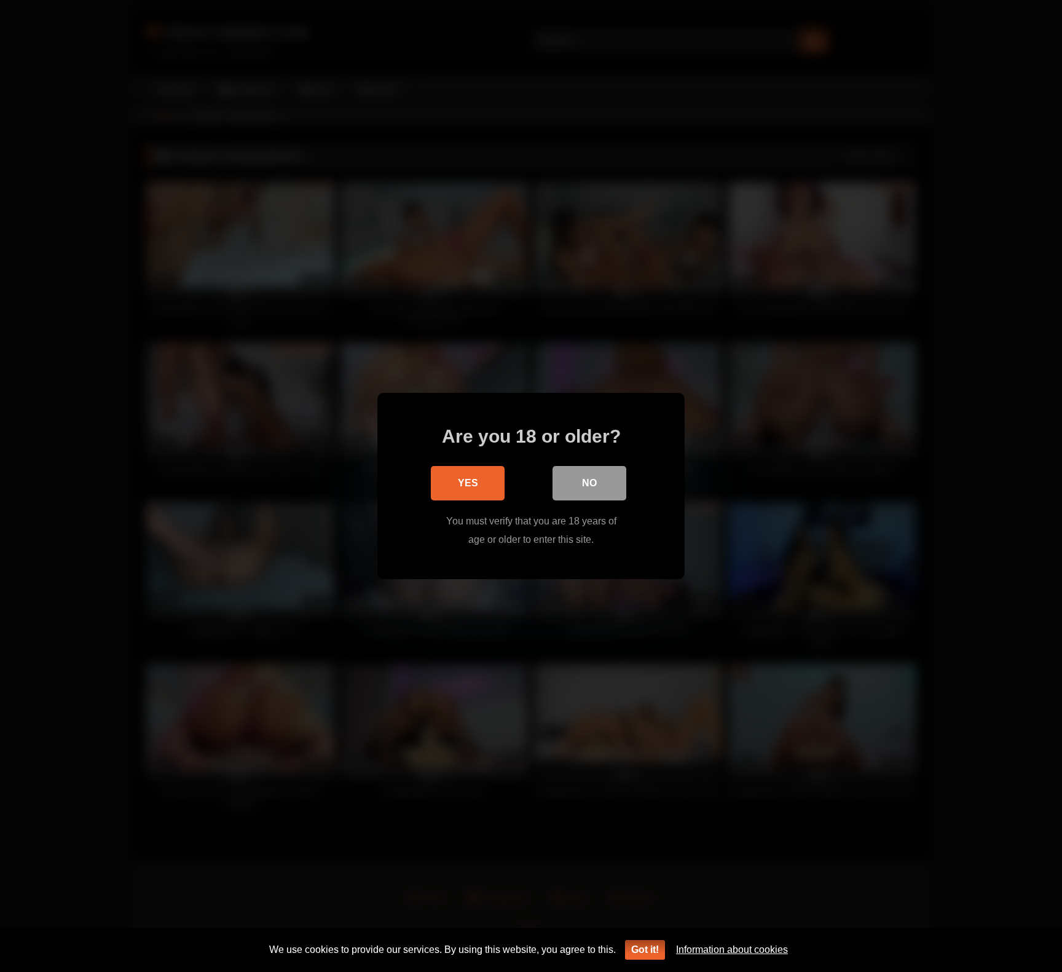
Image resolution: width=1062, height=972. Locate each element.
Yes (468, 483)
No (589, 483)
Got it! (645, 949)
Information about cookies (732, 949)
